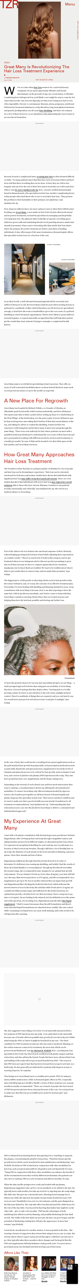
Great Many (21, 212)
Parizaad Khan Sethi (12, 78)
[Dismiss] (75, 1265)
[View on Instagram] (39, 999)
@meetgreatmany (70, 678)
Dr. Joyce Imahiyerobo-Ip (26, 190)
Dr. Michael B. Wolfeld (41, 1050)
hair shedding (45, 110)
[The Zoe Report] (9, 4)
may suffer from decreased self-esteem (39, 478)
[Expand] (69, 1265)
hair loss (38, 87)
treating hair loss (45, 176)
